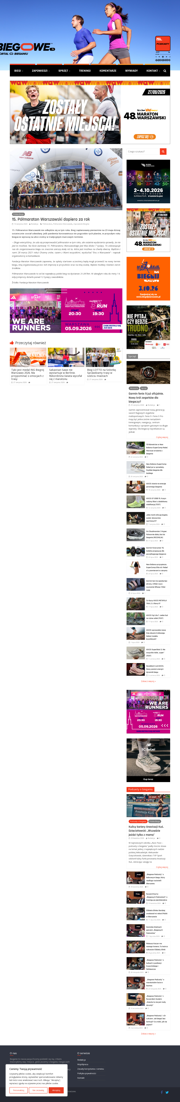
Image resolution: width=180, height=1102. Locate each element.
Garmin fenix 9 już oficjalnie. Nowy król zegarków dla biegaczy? (146, 397)
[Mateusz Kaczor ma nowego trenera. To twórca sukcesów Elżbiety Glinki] (136, 942)
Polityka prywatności (86, 1073)
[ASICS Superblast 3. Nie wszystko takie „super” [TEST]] (136, 648)
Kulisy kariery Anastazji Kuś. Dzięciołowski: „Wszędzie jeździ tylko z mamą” (146, 830)
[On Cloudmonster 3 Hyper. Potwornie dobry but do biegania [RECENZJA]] (136, 530)
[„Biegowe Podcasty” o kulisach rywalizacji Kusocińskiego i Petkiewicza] (136, 958)
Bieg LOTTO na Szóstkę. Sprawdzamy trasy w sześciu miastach (101, 373)
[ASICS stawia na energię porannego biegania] (136, 482)
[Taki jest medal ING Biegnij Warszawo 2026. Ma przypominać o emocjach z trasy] (28, 349)
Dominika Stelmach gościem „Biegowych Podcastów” (154, 930)
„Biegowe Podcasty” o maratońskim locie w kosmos (155, 983)
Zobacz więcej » (148, 681)
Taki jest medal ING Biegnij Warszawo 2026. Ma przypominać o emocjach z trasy (27, 374)
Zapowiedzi (40, 70)
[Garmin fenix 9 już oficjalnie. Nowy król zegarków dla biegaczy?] (148, 362)
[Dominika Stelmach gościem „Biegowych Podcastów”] (136, 925)
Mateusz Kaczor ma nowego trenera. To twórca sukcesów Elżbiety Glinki (157, 947)
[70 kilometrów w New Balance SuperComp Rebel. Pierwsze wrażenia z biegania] (136, 443)
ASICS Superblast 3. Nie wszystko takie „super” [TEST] (155, 653)
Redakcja (34, 224)
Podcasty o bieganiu (140, 789)
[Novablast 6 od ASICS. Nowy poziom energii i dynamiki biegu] (136, 664)
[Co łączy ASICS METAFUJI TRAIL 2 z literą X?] (136, 599)
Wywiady (131, 70)
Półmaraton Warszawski (62, 224)
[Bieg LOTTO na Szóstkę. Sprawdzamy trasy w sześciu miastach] (104, 349)
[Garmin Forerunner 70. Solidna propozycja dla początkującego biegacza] (136, 546)
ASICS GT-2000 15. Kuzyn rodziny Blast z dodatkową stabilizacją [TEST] (156, 501)
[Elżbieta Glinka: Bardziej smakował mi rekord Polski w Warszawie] (136, 909)
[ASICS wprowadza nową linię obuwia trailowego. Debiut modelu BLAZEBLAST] (136, 628)
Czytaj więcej (162, 437)
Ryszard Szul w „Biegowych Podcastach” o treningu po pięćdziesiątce (156, 897)
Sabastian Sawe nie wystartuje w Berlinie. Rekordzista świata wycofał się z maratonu (65, 374)
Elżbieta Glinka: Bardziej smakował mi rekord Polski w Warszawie (156, 914)
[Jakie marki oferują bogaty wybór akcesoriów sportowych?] (136, 513)
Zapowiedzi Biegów (81, 224)
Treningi (85, 70)
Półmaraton (47, 224)
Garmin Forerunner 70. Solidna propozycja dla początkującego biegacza (156, 551)
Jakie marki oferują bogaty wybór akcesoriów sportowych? (157, 518)
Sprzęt (63, 70)
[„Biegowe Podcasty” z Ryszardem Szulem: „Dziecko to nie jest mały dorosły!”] (136, 994)
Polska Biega (18, 214)
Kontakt (152, 70)
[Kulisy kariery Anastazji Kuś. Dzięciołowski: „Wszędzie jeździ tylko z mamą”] (148, 795)
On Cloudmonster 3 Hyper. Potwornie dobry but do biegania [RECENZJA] (156, 534)
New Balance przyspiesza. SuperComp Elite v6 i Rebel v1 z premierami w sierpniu (157, 568)
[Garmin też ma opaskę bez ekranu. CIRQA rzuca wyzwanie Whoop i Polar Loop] (136, 579)
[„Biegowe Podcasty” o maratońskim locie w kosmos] (136, 978)
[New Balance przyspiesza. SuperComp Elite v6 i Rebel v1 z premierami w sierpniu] (136, 563)
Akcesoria (134, 388)
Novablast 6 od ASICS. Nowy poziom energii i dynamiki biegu (155, 669)
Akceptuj (56, 1090)
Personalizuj (18, 1090)
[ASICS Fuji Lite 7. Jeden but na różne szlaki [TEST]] (136, 614)
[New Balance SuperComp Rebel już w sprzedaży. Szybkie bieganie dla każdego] (136, 462)
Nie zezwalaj (38, 1090)
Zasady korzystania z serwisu (90, 1069)
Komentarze (108, 70)
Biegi (17, 70)
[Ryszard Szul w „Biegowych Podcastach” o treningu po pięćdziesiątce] (136, 892)
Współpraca (82, 1064)
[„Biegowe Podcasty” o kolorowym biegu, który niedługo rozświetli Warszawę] (136, 873)
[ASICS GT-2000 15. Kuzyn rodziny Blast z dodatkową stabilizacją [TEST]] (136, 497)
